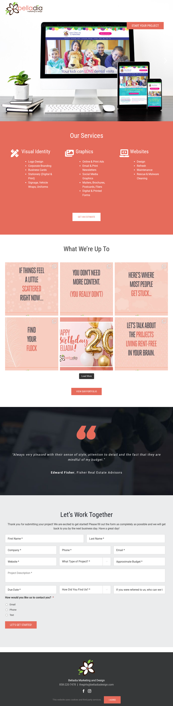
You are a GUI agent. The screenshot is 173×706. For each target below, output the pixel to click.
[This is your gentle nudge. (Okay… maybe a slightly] (31, 289)
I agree (112, 700)
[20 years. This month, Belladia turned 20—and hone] (86, 344)
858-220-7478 (67, 684)
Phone (13, 609)
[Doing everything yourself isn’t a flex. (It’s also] (141, 344)
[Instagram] (89, 691)
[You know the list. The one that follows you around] (141, 289)
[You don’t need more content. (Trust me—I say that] (86, 289)
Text (12, 615)
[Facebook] (83, 691)
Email (12, 604)
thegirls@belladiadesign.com (96, 684)
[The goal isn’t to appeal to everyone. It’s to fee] (31, 344)
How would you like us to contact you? (29, 597)
